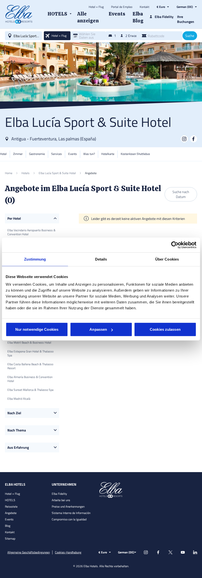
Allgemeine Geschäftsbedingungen (28, 552)
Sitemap (10, 538)
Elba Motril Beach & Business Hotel (29, 342)
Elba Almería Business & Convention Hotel (29, 379)
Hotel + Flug (96, 7)
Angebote (11, 513)
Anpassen (98, 329)
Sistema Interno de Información (71, 513)
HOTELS (10, 500)
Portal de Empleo (121, 7)
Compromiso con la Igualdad (69, 519)
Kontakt (144, 7)
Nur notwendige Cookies (36, 329)
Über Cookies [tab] (167, 259)
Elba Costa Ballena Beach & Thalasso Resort (30, 366)
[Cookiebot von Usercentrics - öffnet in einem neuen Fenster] (174, 244)
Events (9, 519)
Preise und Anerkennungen (68, 506)
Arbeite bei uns (61, 500)
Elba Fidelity (59, 493)
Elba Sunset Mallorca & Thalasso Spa (30, 389)
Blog (7, 525)
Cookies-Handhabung (68, 552)
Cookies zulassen (165, 329)
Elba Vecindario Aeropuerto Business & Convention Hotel (31, 232)
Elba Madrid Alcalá (18, 398)
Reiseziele (11, 506)
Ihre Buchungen (185, 19)
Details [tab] (101, 259)
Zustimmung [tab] (35, 259)
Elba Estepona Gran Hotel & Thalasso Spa (30, 353)
